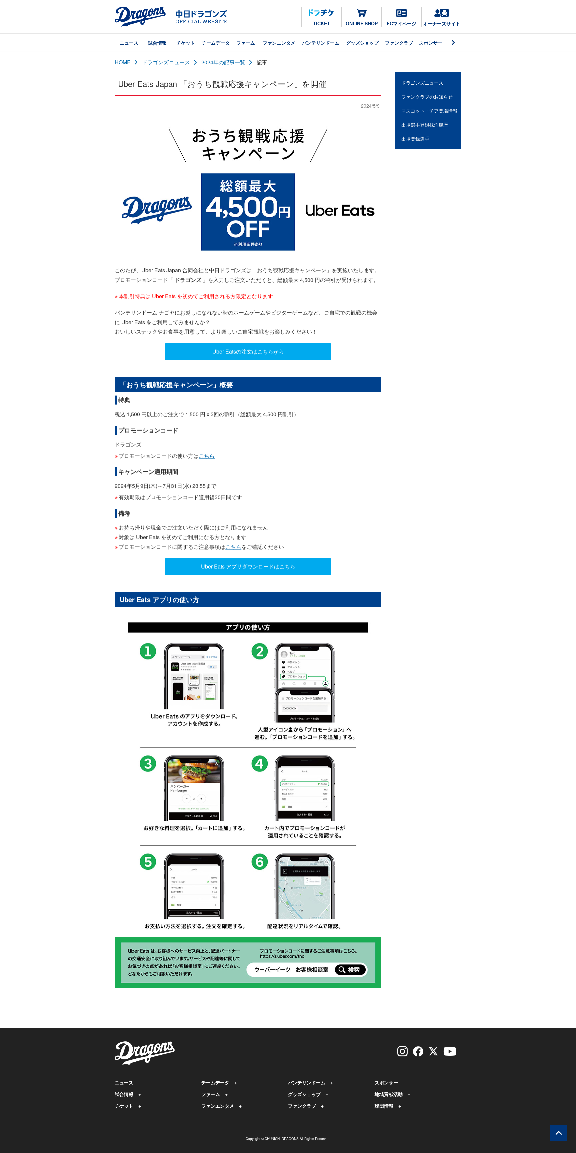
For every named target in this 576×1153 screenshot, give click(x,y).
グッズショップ (362, 42)
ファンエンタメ (279, 42)
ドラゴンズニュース (166, 62)
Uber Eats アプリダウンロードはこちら (248, 566)
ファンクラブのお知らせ (427, 96)
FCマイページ (401, 23)
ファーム (245, 42)
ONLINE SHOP (362, 23)
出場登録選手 (415, 138)
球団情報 (384, 1105)
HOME (123, 62)
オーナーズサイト (441, 23)
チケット (185, 42)
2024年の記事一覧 (223, 62)
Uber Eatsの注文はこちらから (248, 351)
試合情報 (157, 42)
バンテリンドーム (320, 42)
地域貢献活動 (389, 1094)
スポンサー (430, 42)
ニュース (129, 42)
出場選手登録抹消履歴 (424, 124)
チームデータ (216, 42)
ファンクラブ (399, 42)
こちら (207, 456)
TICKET (321, 23)
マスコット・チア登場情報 (429, 110)
